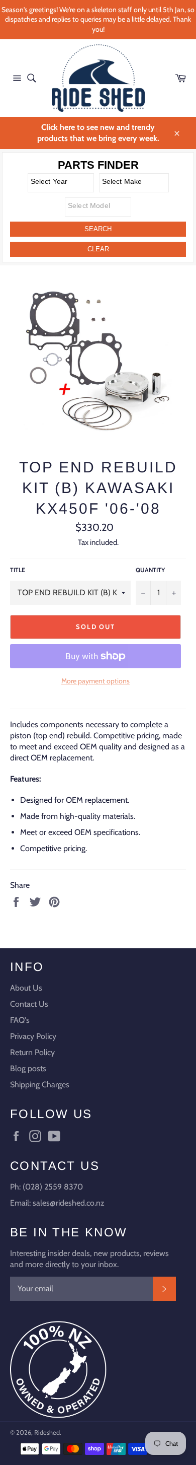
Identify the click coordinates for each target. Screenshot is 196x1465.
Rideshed (47, 1432)
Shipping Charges (39, 1084)
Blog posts (28, 1068)
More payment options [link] (95, 680)
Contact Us (29, 1004)
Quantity (150, 570)
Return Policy (32, 1052)
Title (17, 570)
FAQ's (20, 1020)
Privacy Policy (33, 1036)
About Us (26, 988)
